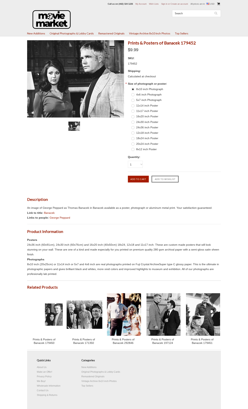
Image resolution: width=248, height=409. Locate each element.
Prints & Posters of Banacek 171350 (83, 341)
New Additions (36, 33)
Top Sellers (181, 33)
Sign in (164, 4)
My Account (140, 4)
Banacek (49, 212)
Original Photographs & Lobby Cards (72, 33)
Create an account (179, 4)
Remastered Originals (111, 33)
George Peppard (60, 217)
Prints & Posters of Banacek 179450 (44, 341)
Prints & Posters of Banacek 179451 (202, 341)
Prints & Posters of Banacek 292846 (123, 341)
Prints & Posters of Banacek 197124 (162, 341)
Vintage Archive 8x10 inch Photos (149, 33)
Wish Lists (154, 4)
